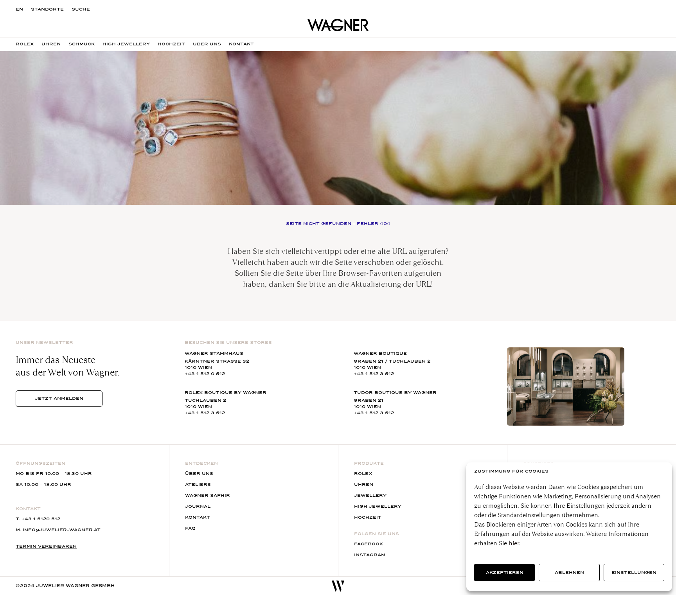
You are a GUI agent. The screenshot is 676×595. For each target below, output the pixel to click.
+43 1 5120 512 (41, 518)
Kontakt (197, 517)
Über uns (199, 473)
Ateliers (198, 484)
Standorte (47, 9)
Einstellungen (633, 572)
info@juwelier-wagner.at (62, 529)
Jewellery (370, 495)
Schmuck (81, 44)
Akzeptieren (504, 572)
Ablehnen (569, 572)
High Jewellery (126, 44)
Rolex (25, 44)
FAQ (190, 528)
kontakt (241, 44)
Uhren (51, 44)
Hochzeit (171, 44)
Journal (197, 506)
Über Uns (207, 44)
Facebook (368, 543)
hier (514, 543)
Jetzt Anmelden (59, 398)
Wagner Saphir (207, 495)
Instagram (369, 554)
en (19, 9)
